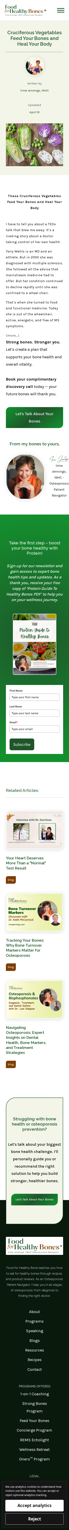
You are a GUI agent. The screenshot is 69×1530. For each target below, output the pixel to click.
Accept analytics (34, 1505)
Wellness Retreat (34, 1449)
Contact (34, 1369)
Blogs (34, 1340)
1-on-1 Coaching (34, 1393)
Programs (34, 1321)
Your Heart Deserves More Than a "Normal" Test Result (26, 863)
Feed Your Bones (34, 1420)
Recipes (35, 1359)
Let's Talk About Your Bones (34, 417)
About (34, 1311)
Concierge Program (34, 1430)
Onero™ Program (34, 1459)
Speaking (34, 1330)
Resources (34, 1350)
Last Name (16, 706)
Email (14, 722)
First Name (16, 690)
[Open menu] (60, 10)
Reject (34, 1519)
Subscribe (22, 744)
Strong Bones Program (34, 1407)
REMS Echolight (34, 1439)
